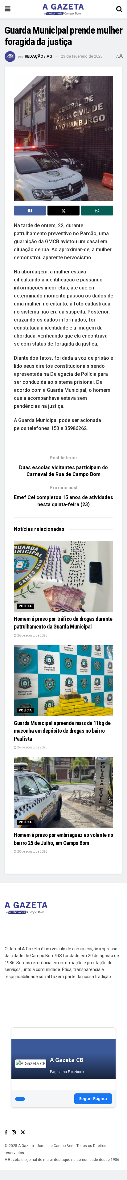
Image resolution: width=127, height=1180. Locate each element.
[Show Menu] (7, 9)
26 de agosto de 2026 (32, 635)
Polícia (25, 606)
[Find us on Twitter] (22, 1132)
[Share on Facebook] (30, 210)
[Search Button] (119, 9)
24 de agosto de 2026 (32, 747)
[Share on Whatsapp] (97, 210)
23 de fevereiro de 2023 (82, 56)
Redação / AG (38, 56)
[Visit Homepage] (63, 9)
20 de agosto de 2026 (32, 851)
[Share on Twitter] (63, 210)
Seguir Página (93, 1098)
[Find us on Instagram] (14, 1132)
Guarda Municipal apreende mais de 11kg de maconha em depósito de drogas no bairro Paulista (62, 731)
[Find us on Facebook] (6, 1132)
